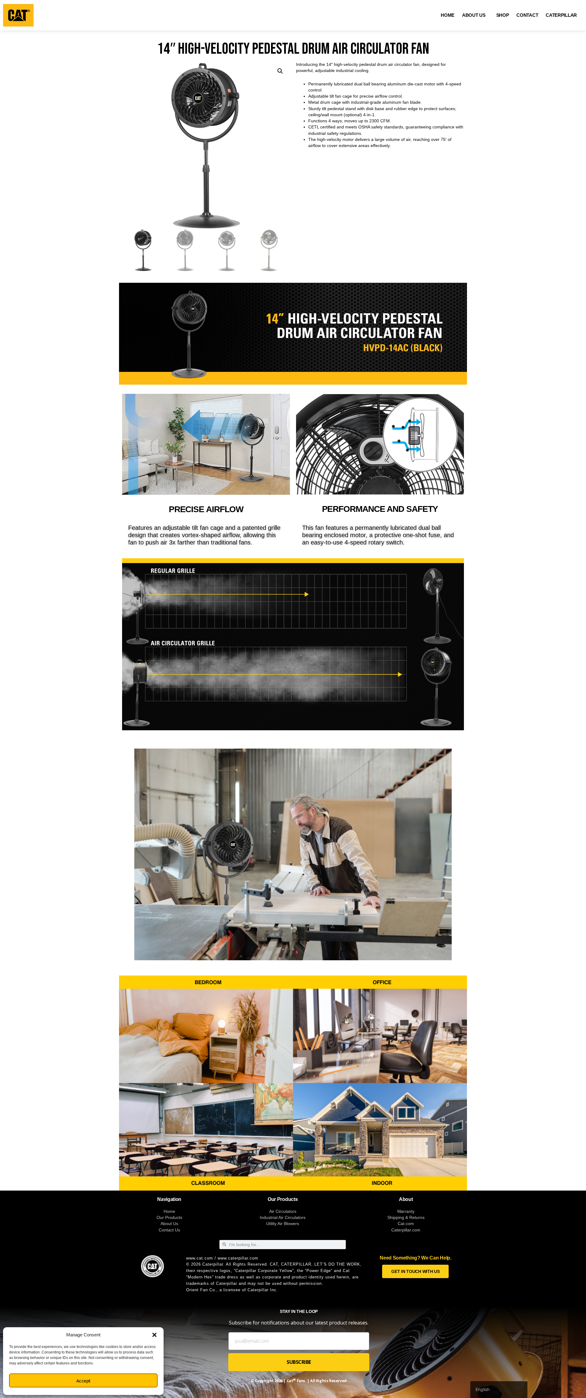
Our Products (169, 1217)
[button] (154, 1335)
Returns (417, 1217)
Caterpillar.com (405, 1229)
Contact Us (169, 1229)
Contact (527, 15)
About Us (474, 15)
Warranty (405, 1211)
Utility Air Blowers (282, 1223)
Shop (502, 15)
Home (447, 15)
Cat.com (406, 1223)
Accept (83, 1381)
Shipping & (398, 1217)
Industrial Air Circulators (283, 1217)
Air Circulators (282, 1211)
